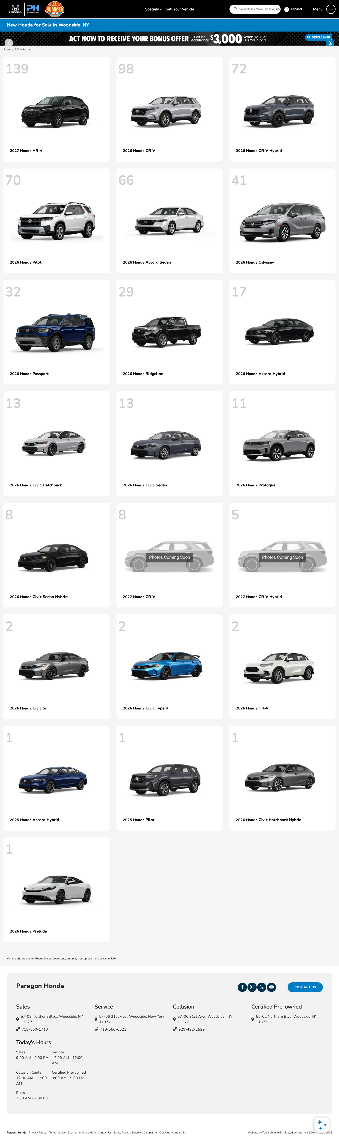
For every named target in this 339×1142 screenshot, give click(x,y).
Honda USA (179, 1132)
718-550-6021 (113, 1029)
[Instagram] (252, 987)
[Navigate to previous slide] (3, 38)
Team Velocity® (272, 1132)
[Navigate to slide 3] (331, 44)
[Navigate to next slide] (335, 38)
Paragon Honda (17, 1132)
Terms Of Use (56, 1132)
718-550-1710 (35, 1029)
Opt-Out (164, 1132)
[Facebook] (242, 987)
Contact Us (305, 987)
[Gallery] (169, 39)
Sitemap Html (87, 1132)
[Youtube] (271, 987)
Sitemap (72, 1132)
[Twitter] (261, 987)
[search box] (255, 9)
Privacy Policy (37, 1132)
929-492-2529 (191, 1029)
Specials (152, 9)
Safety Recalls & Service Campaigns (135, 1132)
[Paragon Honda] (34, 9)
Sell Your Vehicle (180, 9)
